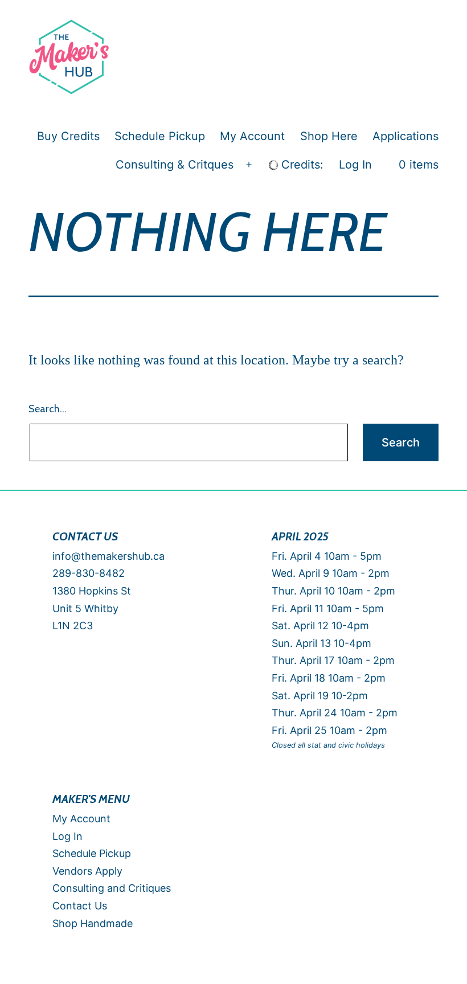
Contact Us (79, 906)
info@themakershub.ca (108, 556)
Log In (355, 164)
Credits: (300, 164)
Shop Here (329, 136)
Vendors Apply (87, 871)
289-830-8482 (90, 573)
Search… (47, 409)
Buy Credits (68, 136)
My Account (252, 136)
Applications (405, 136)
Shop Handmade (92, 923)
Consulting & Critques (174, 164)
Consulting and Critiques (111, 888)
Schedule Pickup (159, 136)
